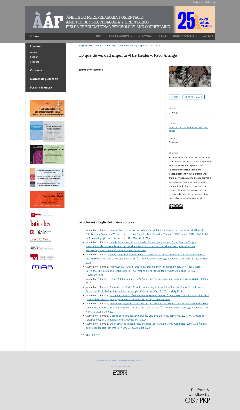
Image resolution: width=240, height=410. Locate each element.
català (33, 52)
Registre (196, 1)
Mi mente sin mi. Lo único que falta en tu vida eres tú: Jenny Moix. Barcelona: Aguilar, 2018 (159, 295)
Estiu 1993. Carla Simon (123, 279)
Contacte (36, 70)
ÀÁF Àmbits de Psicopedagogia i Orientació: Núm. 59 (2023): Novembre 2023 (128, 299)
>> (99, 334)
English (34, 56)
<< (80, 334)
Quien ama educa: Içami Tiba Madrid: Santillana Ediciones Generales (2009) (151, 323)
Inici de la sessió (208, 1)
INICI (99, 36)
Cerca (35, 36)
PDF (176, 97)
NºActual (145, 36)
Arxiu (163, 36)
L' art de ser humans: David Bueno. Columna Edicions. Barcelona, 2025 (148, 315)
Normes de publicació (44, 79)
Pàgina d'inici (85, 45)
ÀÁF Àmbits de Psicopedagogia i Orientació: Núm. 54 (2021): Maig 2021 (143, 291)
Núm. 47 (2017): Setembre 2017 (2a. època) (126, 45)
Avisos (208, 36)
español (34, 61)
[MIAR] (42, 269)
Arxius (99, 45)
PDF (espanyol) (194, 97)
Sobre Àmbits (119, 36)
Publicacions (184, 36)
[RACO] (42, 259)
